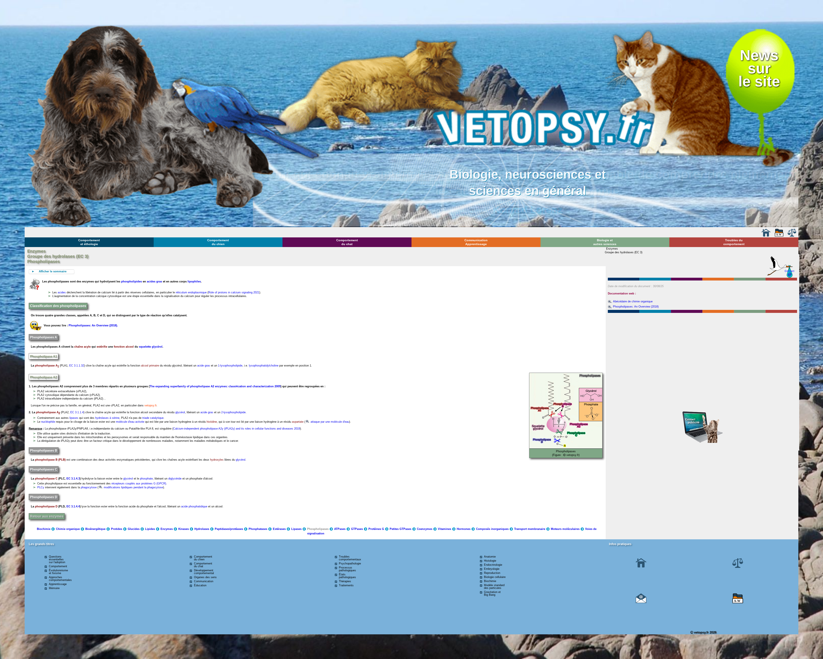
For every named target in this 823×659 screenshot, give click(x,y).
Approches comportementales (60, 579)
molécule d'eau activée (130, 421)
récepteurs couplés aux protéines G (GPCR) (138, 483)
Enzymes (167, 529)
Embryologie (491, 568)
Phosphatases (258, 529)
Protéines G (376, 529)
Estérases (279, 529)
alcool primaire (150, 365)
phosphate (146, 478)
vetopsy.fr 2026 (704, 632)
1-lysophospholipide (230, 365)
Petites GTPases (400, 529)
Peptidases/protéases (229, 529)
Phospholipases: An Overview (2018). (93, 325)
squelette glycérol (150, 346)
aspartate (297, 421)
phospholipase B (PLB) (50, 459)
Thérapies (345, 581)
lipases (73, 417)
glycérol (180, 412)
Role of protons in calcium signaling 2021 (233, 292)
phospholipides (131, 281)
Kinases (183, 529)
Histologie (490, 560)
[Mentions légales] (791, 235)
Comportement (58, 566)
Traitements (346, 585)
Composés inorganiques (492, 529)
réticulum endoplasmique (191, 292)
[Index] (779, 235)
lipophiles (194, 281)
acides (62, 292)
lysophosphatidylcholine (263, 365)
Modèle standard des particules (494, 587)
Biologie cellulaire (495, 577)
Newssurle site (759, 68)
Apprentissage (58, 584)
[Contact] (641, 602)
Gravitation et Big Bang (492, 593)
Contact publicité (692, 421)
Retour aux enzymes (46, 516)
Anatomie (490, 556)
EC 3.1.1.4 (77, 412)
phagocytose (89, 487)
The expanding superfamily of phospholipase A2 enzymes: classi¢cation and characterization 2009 (215, 386)
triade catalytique (153, 417)
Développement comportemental (204, 572)
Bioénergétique (95, 529)
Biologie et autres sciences (604, 242)
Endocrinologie (493, 564)
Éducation (200, 585)
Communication (203, 581)
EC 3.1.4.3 (73, 478)
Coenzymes (424, 529)
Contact (789, 271)
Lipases (296, 529)
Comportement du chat (347, 242)
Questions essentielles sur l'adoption (57, 559)
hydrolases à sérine (107, 417)
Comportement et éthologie (89, 242)
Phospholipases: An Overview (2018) (636, 306)
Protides (116, 529)
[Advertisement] (702, 337)
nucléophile (48, 421)
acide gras (203, 365)
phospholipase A (47, 365)
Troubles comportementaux (350, 558)
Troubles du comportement (734, 242)
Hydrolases (201, 529)
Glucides (134, 529)
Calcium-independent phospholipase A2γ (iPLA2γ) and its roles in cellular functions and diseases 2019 (236, 428)
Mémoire (54, 588)
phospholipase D (46, 506)
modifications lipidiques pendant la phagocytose (133, 487)
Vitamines (444, 529)
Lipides (150, 529)
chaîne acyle (82, 346)
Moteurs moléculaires (565, 529)
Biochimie (43, 529)
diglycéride (175, 478)
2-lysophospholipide (233, 412)
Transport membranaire (529, 529)
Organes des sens (205, 577)
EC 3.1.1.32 (76, 365)
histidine (212, 421)
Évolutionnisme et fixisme (58, 572)
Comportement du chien (218, 242)
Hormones (463, 529)
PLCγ (40, 487)
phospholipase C (46, 478)
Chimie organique (68, 529)
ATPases (339, 529)
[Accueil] (766, 235)
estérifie (102, 346)
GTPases (357, 529)
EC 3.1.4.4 (73, 506)
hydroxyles (217, 459)
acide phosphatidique (194, 506)
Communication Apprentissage (476, 242)
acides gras (154, 281)
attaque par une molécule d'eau (329, 421)
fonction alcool (124, 346)
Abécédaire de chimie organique (633, 301)
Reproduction (492, 573)
